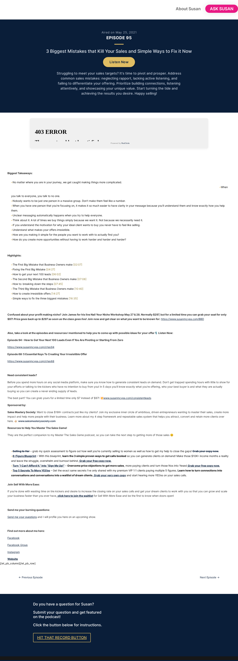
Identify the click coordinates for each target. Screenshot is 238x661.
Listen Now (119, 62)
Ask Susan (221, 8)
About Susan (188, 9)
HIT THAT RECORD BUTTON (62, 637)
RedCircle (125, 143)
